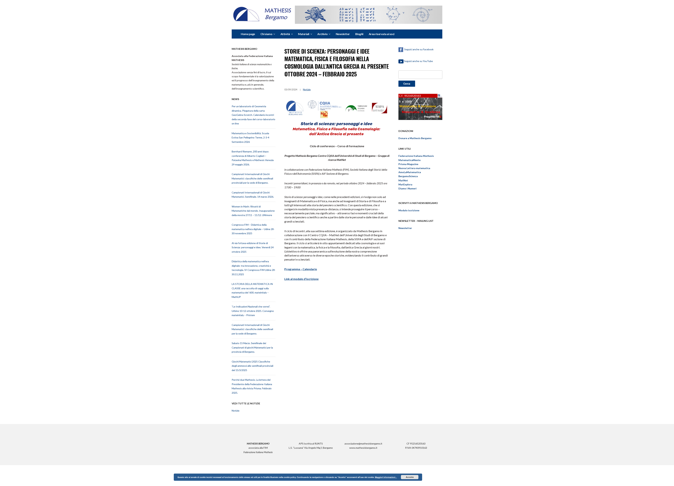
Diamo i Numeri (407, 188)
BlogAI (359, 34)
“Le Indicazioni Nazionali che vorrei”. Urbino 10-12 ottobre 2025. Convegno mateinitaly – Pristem (253, 311)
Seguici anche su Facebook (418, 49)
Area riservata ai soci (381, 34)
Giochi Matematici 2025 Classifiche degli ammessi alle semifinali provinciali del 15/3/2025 (252, 366)
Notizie (235, 410)
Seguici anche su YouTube (418, 61)
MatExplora (405, 184)
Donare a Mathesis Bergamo (415, 138)
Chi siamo (266, 34)
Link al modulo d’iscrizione (301, 278)
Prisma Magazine (408, 164)
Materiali (303, 34)
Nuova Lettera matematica (414, 168)
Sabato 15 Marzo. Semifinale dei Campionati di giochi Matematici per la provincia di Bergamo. (252, 347)
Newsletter (343, 34)
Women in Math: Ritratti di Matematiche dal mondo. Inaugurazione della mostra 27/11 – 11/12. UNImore (253, 211)
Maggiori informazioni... (386, 477)
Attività (285, 34)
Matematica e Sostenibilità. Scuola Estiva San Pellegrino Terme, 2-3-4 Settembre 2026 (250, 137)
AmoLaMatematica (409, 172)
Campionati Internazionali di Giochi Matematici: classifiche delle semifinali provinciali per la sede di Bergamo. (252, 178)
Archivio (322, 34)
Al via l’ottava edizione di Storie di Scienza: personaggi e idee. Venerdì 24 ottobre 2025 (253, 247)
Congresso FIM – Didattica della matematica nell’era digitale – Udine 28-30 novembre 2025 (253, 229)
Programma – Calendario (300, 269)
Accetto (410, 477)
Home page (248, 34)
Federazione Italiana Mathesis (416, 155)
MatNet (403, 180)
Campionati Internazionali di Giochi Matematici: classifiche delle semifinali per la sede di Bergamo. (252, 329)
